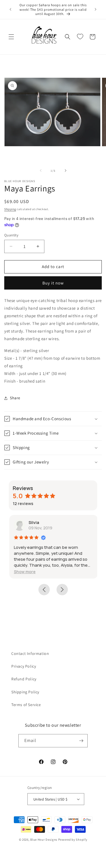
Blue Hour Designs (43, 840)
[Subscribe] (81, 740)
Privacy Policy (23, 666)
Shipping (10, 209)
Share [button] (15, 397)
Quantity (11, 235)
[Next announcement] (95, 9)
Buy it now (53, 283)
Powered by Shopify (72, 840)
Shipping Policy (25, 691)
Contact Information (30, 653)
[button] (11, 37)
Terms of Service (26, 704)
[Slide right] (65, 170)
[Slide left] (40, 170)
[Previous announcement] (10, 9)
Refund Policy (23, 678)
